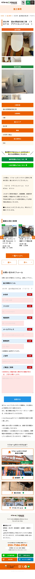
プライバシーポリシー (22, 411)
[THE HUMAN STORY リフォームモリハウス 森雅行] (11, 566)
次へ (25, 262)
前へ (9, 262)
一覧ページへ (17, 255)
